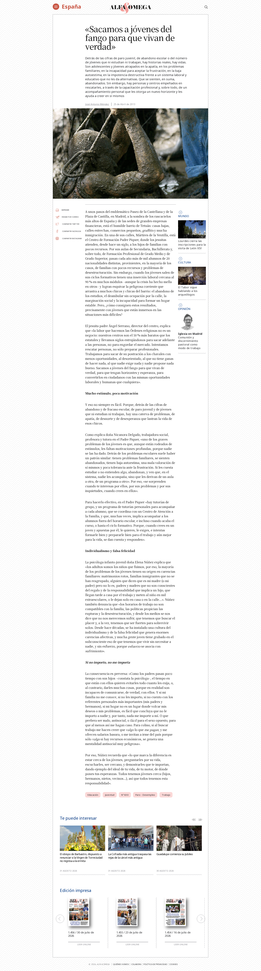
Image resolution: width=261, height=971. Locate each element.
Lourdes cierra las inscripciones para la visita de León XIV (192, 244)
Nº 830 (125, 794)
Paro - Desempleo (145, 794)
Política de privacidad (155, 964)
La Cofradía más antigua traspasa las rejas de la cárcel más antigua (129, 855)
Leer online (84, 944)
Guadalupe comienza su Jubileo (174, 854)
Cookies (173, 964)
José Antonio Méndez (97, 104)
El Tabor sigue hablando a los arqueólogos (188, 290)
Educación (92, 794)
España (71, 6)
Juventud (109, 794)
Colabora (136, 964)
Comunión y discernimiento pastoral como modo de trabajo (189, 343)
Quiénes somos (121, 964)
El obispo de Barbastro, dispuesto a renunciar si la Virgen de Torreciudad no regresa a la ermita (81, 857)
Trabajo (166, 794)
